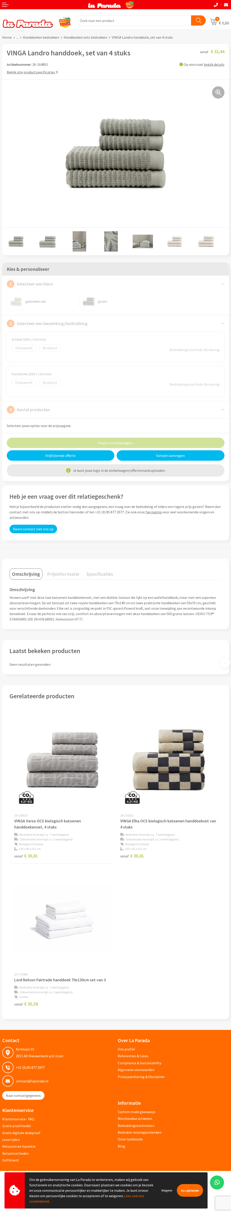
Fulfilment (10, 1160)
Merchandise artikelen (135, 1118)
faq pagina (154, 512)
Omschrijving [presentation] (26, 574)
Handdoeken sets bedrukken (85, 37)
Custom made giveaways (136, 1111)
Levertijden (11, 1139)
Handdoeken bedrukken (41, 37)
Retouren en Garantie (19, 1146)
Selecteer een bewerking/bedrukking (48, 323)
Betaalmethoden (15, 1153)
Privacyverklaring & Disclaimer (141, 1076)
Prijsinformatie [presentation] (63, 574)
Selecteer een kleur (31, 284)
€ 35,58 (26, 1004)
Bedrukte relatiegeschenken (140, 1132)
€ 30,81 (26, 856)
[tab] (25, 574)
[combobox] (133, 20)
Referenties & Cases (133, 1056)
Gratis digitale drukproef (21, 1132)
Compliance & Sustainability (139, 1063)
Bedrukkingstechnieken (136, 1125)
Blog (121, 1146)
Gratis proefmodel (16, 1125)
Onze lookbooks (130, 1139)
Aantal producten (29, 409)
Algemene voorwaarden (136, 1069)
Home (7, 37)
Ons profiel (126, 1049)
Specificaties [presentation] (99, 574)
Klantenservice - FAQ (18, 1119)
